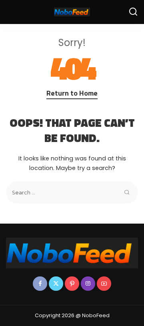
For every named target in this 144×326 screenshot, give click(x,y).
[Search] (133, 12)
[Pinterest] (72, 283)
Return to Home (72, 93)
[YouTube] (104, 283)
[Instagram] (88, 283)
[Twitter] (56, 283)
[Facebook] (40, 283)
